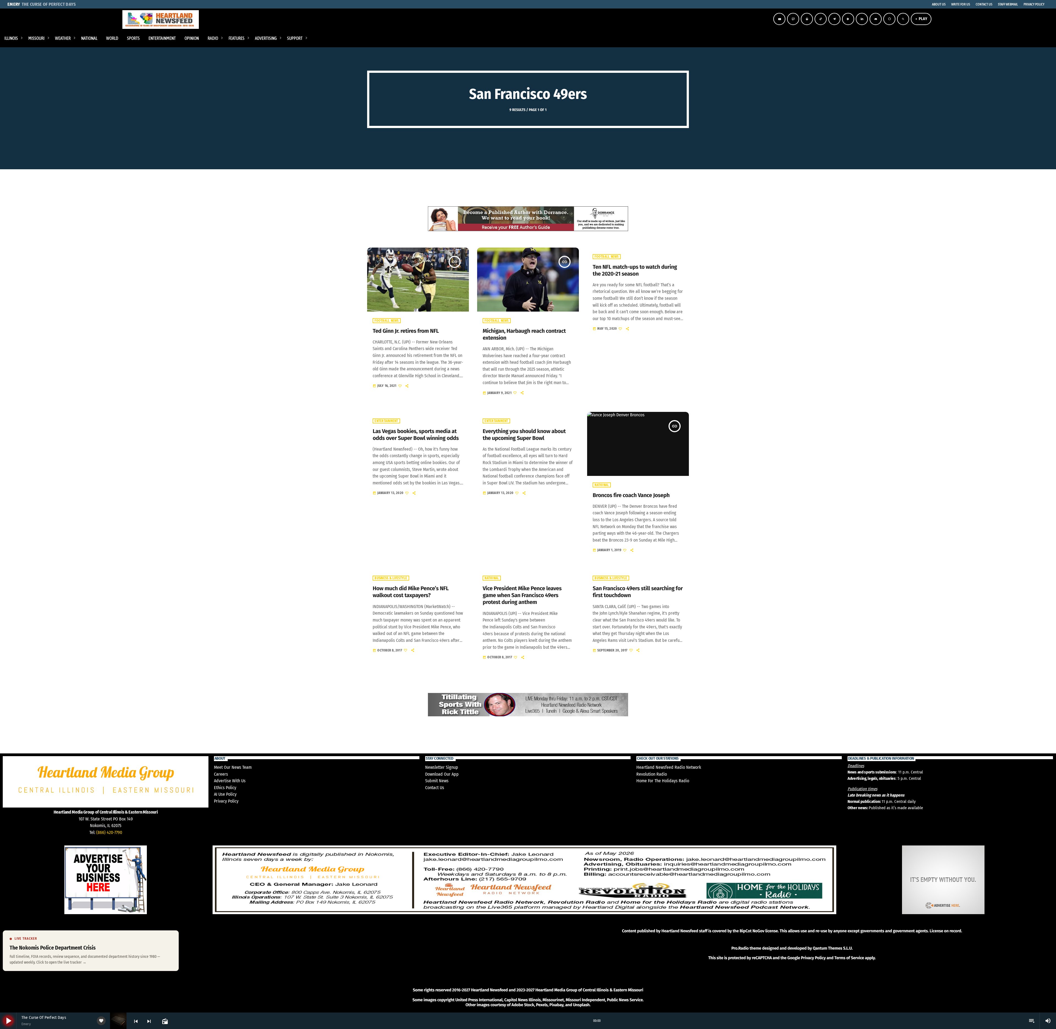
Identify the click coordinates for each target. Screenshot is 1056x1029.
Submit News (437, 780)
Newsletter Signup (441, 767)
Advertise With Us (230, 780)
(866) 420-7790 (109, 832)
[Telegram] (834, 19)
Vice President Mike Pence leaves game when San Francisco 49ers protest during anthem (522, 595)
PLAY (921, 18)
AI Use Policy (225, 794)
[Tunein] (807, 19)
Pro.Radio (740, 948)
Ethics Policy (225, 787)
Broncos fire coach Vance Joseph (631, 495)
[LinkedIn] (862, 19)
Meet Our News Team (233, 767)
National (602, 485)
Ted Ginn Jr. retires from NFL (406, 331)
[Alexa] (889, 19)
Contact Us (434, 787)
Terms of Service (849, 957)
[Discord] (876, 19)
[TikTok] (821, 19)
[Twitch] (793, 19)
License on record (945, 930)
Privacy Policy (226, 801)
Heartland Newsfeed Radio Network (668, 767)
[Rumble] (848, 19)
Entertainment (386, 421)
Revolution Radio (651, 774)
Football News (386, 321)
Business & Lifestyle (391, 578)
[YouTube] (779, 19)
